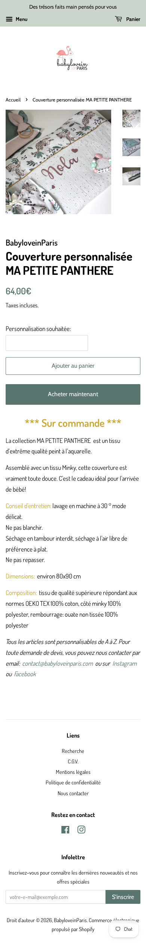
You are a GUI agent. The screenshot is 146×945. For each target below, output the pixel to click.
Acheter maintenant (73, 394)
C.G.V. (73, 761)
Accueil (13, 100)
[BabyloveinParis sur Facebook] (65, 830)
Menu (21, 19)
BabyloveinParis (70, 920)
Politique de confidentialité (73, 782)
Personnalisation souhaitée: (38, 328)
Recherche (73, 750)
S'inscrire (123, 896)
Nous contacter (73, 793)
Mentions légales (73, 771)
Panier (132, 19)
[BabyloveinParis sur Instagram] (81, 830)
